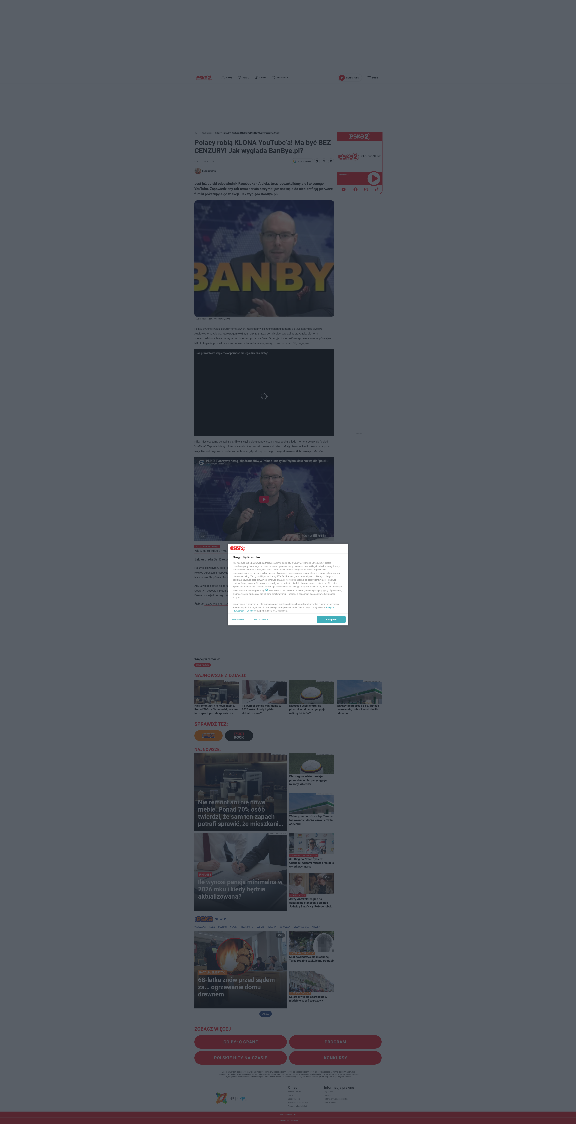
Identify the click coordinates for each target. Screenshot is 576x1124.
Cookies (251, 610)
